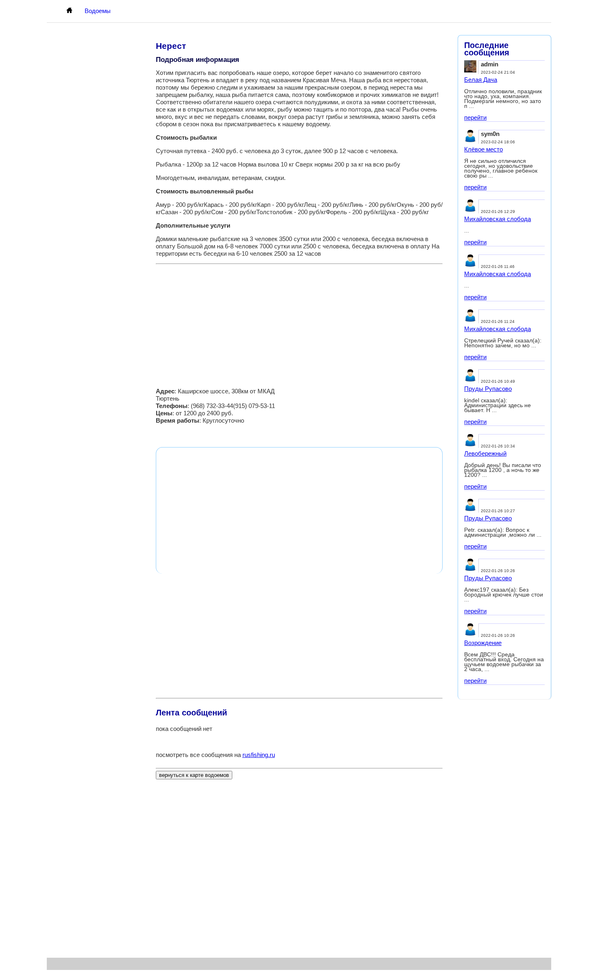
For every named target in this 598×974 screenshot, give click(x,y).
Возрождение (483, 642)
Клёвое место (483, 149)
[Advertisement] (299, 323)
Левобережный (485, 453)
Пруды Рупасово (488, 388)
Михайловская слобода (497, 218)
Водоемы (98, 10)
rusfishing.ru (258, 754)
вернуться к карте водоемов (194, 775)
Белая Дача (480, 79)
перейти (475, 117)
